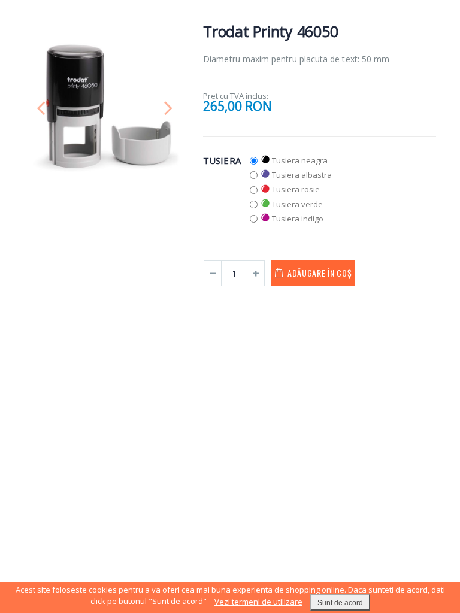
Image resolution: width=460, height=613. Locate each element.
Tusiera (222, 160)
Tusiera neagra (300, 160)
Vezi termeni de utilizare (258, 601)
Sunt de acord (340, 603)
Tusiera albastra (302, 174)
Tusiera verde (297, 204)
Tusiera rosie (296, 189)
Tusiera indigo (297, 218)
